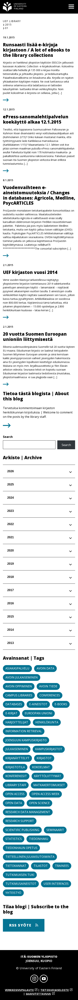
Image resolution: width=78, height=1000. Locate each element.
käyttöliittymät (47, 776)
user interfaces (56, 884)
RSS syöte (20, 925)
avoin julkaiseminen (21, 677)
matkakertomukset (49, 785)
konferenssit (16, 776)
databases (13, 704)
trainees (62, 866)
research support (19, 821)
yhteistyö (13, 893)
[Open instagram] (34, 979)
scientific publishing (22, 830)
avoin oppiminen (18, 686)
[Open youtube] (44, 979)
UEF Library (12, 21)
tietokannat (15, 866)
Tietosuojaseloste (54, 990)
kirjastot (44, 758)
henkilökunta (46, 722)
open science (39, 803)
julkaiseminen (16, 749)
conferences (50, 695)
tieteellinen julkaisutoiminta (29, 857)
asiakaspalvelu (17, 668)
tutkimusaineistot (20, 884)
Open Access (14, 794)
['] (7, 427)
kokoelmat (41, 767)
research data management (27, 812)
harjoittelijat (16, 722)
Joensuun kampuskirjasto (26, 740)
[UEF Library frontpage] (14, 7)
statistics (13, 839)
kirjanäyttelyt (17, 758)
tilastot (41, 866)
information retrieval (23, 731)
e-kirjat (11, 713)
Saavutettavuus (38, 993)
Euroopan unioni (38, 713)
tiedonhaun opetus (21, 848)
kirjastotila (15, 767)
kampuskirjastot (48, 749)
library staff (15, 785)
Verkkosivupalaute (19, 990)
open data (13, 803)
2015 (8, 24)
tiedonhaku (38, 839)
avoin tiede (48, 686)
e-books (61, 704)
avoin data (45, 668)
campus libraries (18, 695)
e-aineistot (38, 704)
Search (8, 437)
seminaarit (55, 830)
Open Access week (45, 794)
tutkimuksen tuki (19, 875)
